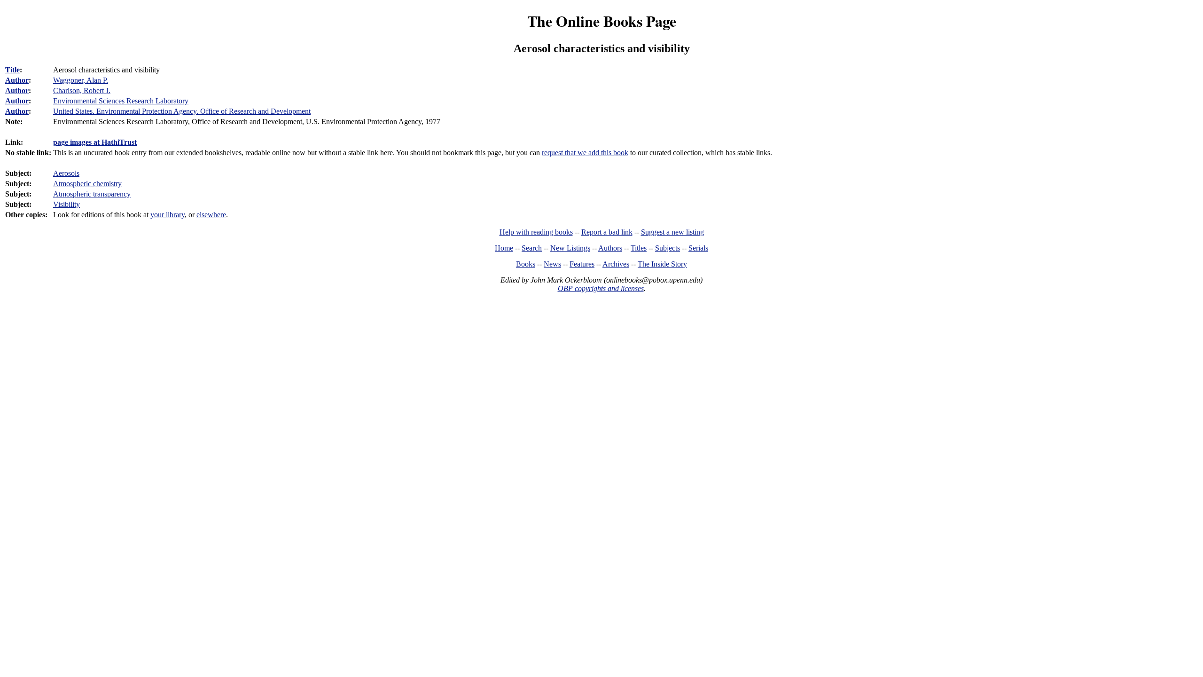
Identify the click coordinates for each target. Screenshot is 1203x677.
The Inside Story (662, 264)
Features (582, 264)
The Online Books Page (601, 21)
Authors (610, 248)
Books (525, 264)
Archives (615, 264)
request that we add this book (585, 153)
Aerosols (66, 173)
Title (12, 70)
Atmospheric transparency (92, 194)
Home (504, 248)
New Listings (570, 248)
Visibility (66, 204)
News (552, 264)
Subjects (667, 248)
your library (167, 215)
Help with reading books (536, 232)
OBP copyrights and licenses (601, 288)
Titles (639, 248)
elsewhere (211, 215)
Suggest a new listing (672, 232)
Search (532, 248)
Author (17, 80)
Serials (698, 248)
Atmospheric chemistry (87, 184)
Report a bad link (607, 232)
